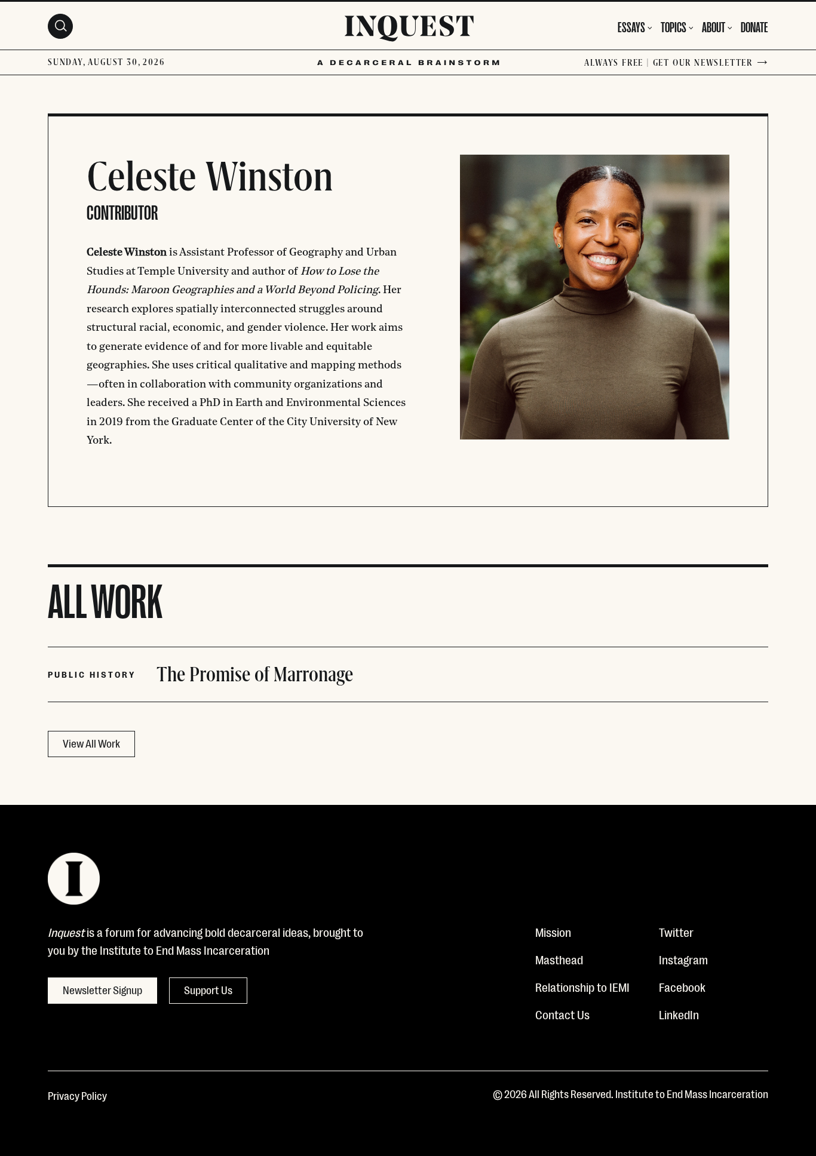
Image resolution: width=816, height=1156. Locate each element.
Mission (553, 931)
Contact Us (562, 1014)
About (713, 26)
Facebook (682, 986)
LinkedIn (679, 1014)
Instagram (683, 959)
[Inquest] (409, 30)
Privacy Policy (77, 1095)
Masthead (559, 959)
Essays (631, 26)
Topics (673, 26)
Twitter (676, 931)
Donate (754, 26)
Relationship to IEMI (582, 986)
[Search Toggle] (60, 26)
